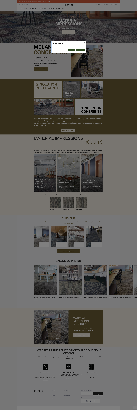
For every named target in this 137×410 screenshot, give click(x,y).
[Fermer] (85, 42)
